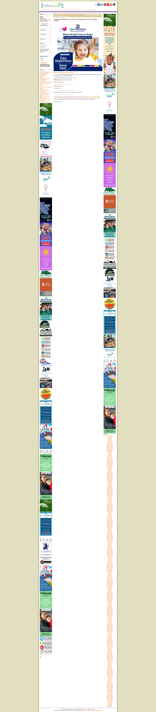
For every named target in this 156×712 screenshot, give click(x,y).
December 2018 (110, 551)
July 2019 (110, 542)
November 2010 (110, 672)
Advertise (45, 10)
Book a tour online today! (59, 81)
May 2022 (110, 500)
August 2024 (109, 466)
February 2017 (110, 578)
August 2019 (109, 541)
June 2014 (110, 618)
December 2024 (110, 461)
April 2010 (110, 681)
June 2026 (110, 438)
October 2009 (109, 688)
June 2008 (110, 702)
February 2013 (110, 638)
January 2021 (109, 520)
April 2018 (110, 561)
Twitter (102, 4)
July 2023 (110, 482)
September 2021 (109, 510)
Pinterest (108, 4)
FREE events (50, 10)
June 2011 (110, 663)
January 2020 (109, 535)
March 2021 (109, 517)
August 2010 (109, 676)
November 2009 (110, 687)
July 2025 (110, 452)
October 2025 (109, 448)
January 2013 (109, 640)
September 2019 (109, 540)
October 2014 (109, 613)
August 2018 (109, 556)
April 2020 (110, 531)
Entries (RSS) (90, 710)
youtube (111, 4)
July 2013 (110, 632)
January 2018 (109, 565)
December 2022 (110, 491)
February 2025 (110, 458)
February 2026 (110, 443)
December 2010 (110, 671)
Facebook (99, 4)
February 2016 (110, 593)
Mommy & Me (42, 80)
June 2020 (110, 528)
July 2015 (110, 602)
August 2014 (109, 616)
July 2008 (110, 701)
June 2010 (110, 678)
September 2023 (109, 480)
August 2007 (109, 706)
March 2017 (109, 577)
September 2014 (109, 615)
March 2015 (109, 607)
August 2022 (109, 496)
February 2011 (110, 668)
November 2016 (110, 582)
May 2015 (110, 605)
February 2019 (110, 548)
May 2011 (110, 665)
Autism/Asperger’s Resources (46, 82)
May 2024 (110, 470)
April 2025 (110, 456)
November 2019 (110, 537)
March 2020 (109, 532)
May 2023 (110, 485)
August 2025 (109, 451)
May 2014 (110, 620)
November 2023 (110, 477)
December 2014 (110, 611)
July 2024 (110, 467)
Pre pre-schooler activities (94, 96)
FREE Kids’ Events (43, 79)
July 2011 (110, 662)
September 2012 (109, 645)
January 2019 (109, 550)
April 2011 (110, 666)
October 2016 (109, 583)
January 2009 (109, 696)
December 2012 (110, 641)
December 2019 (110, 536)
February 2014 (110, 623)
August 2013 (109, 631)
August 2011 (109, 661)
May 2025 (110, 455)
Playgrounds (42, 70)
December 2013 (110, 626)
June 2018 (110, 558)
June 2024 (110, 468)
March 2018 (109, 562)
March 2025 (109, 457)
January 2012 (109, 655)
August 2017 (109, 571)
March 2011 (109, 667)
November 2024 (110, 462)
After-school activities (78, 10)
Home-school (93, 10)
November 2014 (110, 612)
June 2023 (110, 483)
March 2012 (109, 652)
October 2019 (109, 538)
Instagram (114, 4)
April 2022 (110, 501)
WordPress (72, 710)
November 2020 (110, 522)
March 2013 (109, 637)
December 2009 (110, 686)
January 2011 (109, 670)
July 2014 (110, 617)
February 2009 (110, 695)
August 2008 (109, 700)
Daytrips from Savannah (44, 102)
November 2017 (110, 567)
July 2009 (110, 692)
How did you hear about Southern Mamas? (45, 50)
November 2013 (110, 627)
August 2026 (109, 436)
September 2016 (109, 585)
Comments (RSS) (98, 710)
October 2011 (109, 658)
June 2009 (110, 693)
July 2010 (110, 677)
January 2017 (109, 580)
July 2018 (110, 557)
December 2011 (110, 656)
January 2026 (109, 445)
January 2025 (109, 460)
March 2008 (109, 705)
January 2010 (109, 685)
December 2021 (110, 506)
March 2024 (109, 472)
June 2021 (110, 513)
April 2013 (110, 636)
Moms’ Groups (43, 75)
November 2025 (110, 447)
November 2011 (110, 657)
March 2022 (109, 502)
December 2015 (110, 596)
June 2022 (110, 498)
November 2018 (110, 552)
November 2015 (110, 597)
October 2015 (109, 598)
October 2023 (109, 478)
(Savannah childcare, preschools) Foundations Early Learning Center (75, 20)
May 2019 (110, 545)
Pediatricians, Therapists (45, 78)
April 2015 (110, 606)
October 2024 (109, 463)
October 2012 (109, 643)
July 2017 (110, 572)
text (42, 60)
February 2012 (110, 653)
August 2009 (109, 691)
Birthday (45, 43)
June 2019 (110, 543)
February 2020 (110, 533)
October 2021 (109, 508)
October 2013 (109, 628)
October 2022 (109, 493)
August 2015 (109, 601)
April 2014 (110, 621)
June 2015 (110, 603)
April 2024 (110, 471)
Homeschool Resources (44, 83)
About (41, 10)
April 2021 (110, 516)
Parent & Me (86, 10)
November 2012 (110, 642)
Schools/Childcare (62, 10)
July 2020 (110, 527)
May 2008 (110, 703)
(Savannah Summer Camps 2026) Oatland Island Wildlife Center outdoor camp (69, 14)
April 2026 (110, 441)
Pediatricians (70, 10)
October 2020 (109, 523)
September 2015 (109, 600)
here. (63, 86)
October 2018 (109, 553)
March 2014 (109, 622)
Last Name (45, 34)
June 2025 (110, 453)
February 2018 (110, 563)
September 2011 (110, 660)
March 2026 (109, 442)
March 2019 (109, 547)
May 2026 (110, 440)
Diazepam (84, 710)
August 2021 (109, 511)
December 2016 (110, 581)
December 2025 (110, 446)
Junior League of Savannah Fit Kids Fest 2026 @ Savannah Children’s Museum (85, 15)
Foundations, (57, 74)
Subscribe (96, 4)
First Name (45, 29)
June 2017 (110, 573)
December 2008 (110, 697)
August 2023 (109, 481)
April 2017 (110, 576)
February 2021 (110, 518)
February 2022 (110, 503)
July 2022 (110, 497)
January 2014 (109, 625)
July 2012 (110, 647)
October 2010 (109, 673)
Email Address (45, 25)
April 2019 (110, 546)
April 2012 (110, 651)
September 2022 (109, 495)
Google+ (105, 4)
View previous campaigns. (43, 63)
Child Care (87, 96)
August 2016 (109, 586)
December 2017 (110, 566)
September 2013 (109, 630)
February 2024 (110, 473)
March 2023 (109, 487)
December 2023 (110, 476)
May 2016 (110, 590)
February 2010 (110, 683)
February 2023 (110, 488)
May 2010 (110, 680)
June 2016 (110, 588)
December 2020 (110, 521)
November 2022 (110, 492)
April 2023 (110, 486)
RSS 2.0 (73, 99)
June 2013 (110, 633)
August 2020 (109, 526)
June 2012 (110, 648)
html (42, 58)
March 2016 (109, 592)
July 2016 (110, 587)
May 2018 (110, 560)
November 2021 (110, 507)
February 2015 (110, 608)
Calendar (56, 10)
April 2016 (110, 591)
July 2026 (110, 437)
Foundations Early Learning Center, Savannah (63, 72)
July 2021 (110, 512)
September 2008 (109, 698)
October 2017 (109, 568)
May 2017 (110, 575)
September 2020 (109, 525)
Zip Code (45, 39)
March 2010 (109, 682)
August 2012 (109, 646)
